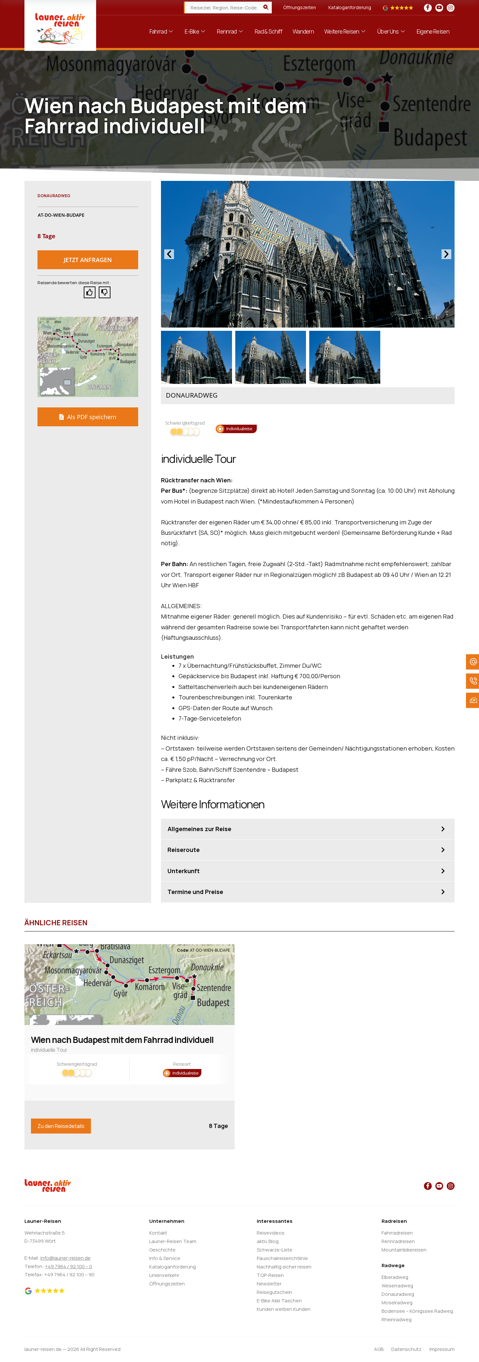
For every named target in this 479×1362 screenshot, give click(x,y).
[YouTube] (439, 8)
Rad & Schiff (268, 31)
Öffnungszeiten (299, 7)
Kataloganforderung (349, 7)
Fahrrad (158, 31)
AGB (379, 1349)
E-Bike (192, 31)
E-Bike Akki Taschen (279, 1300)
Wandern (303, 31)
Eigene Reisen (433, 31)
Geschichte (162, 1249)
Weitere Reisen (341, 31)
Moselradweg (397, 1302)
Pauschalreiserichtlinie (282, 1258)
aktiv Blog (268, 1241)
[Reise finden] (266, 7)
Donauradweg (398, 1294)
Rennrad (227, 31)
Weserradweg (397, 1285)
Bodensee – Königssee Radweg (417, 1311)
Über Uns (388, 31)
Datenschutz (406, 1349)
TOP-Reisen (270, 1275)
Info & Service (164, 1258)
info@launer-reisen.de (65, 1257)
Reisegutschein (274, 1292)
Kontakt (158, 1232)
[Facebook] (428, 8)
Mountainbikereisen (404, 1249)
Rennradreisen (398, 1241)
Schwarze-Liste (274, 1249)
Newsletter (269, 1283)
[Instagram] (451, 8)
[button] (87, 259)
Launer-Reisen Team (172, 1241)
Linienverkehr (164, 1275)
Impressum (442, 1349)
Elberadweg (395, 1277)
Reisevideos (270, 1232)
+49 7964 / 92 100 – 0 (68, 1266)
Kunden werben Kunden (284, 1309)
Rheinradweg (397, 1319)
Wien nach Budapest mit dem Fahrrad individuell (122, 1040)
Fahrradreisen (397, 1232)
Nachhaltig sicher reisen (284, 1266)
